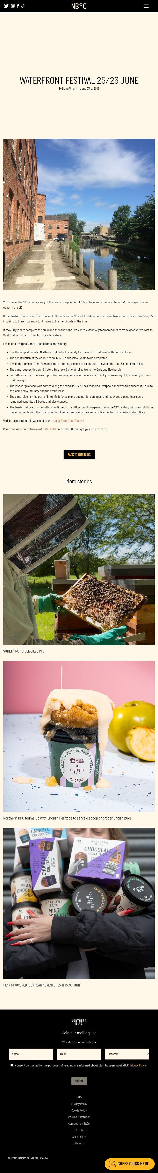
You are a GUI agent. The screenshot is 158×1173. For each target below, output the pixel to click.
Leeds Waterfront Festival (68, 421)
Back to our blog (79, 455)
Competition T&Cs (79, 1124)
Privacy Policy (138, 1066)
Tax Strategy (79, 1130)
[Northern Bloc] (79, 6)
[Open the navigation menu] (146, 6)
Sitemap (79, 1143)
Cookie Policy (79, 1111)
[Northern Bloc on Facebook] (18, 6)
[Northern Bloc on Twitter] (6, 6)
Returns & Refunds (79, 1117)
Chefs (133, 1164)
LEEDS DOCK (49, 429)
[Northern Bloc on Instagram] (13, 6)
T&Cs (79, 1097)
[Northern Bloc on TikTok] (22, 6)
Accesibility (79, 1137)
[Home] (79, 1022)
